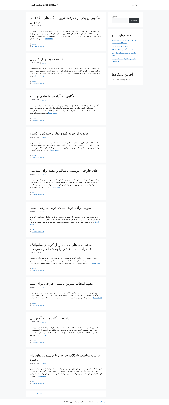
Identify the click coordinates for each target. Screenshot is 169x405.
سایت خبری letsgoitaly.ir (44, 4)
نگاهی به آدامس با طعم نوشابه (52, 96)
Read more (49, 39)
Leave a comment (38, 46)
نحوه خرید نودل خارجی (46, 59)
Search (114, 17)
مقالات (34, 44)
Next (43, 394)
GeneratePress (99, 402)
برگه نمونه (134, 5)
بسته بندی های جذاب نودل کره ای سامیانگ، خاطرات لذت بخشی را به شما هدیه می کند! (61, 247)
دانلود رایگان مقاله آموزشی (49, 318)
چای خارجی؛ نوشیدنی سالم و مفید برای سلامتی (64, 170)
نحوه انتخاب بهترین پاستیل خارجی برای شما (61, 283)
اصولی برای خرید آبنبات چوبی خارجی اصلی (61, 208)
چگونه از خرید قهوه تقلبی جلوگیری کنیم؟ (59, 133)
